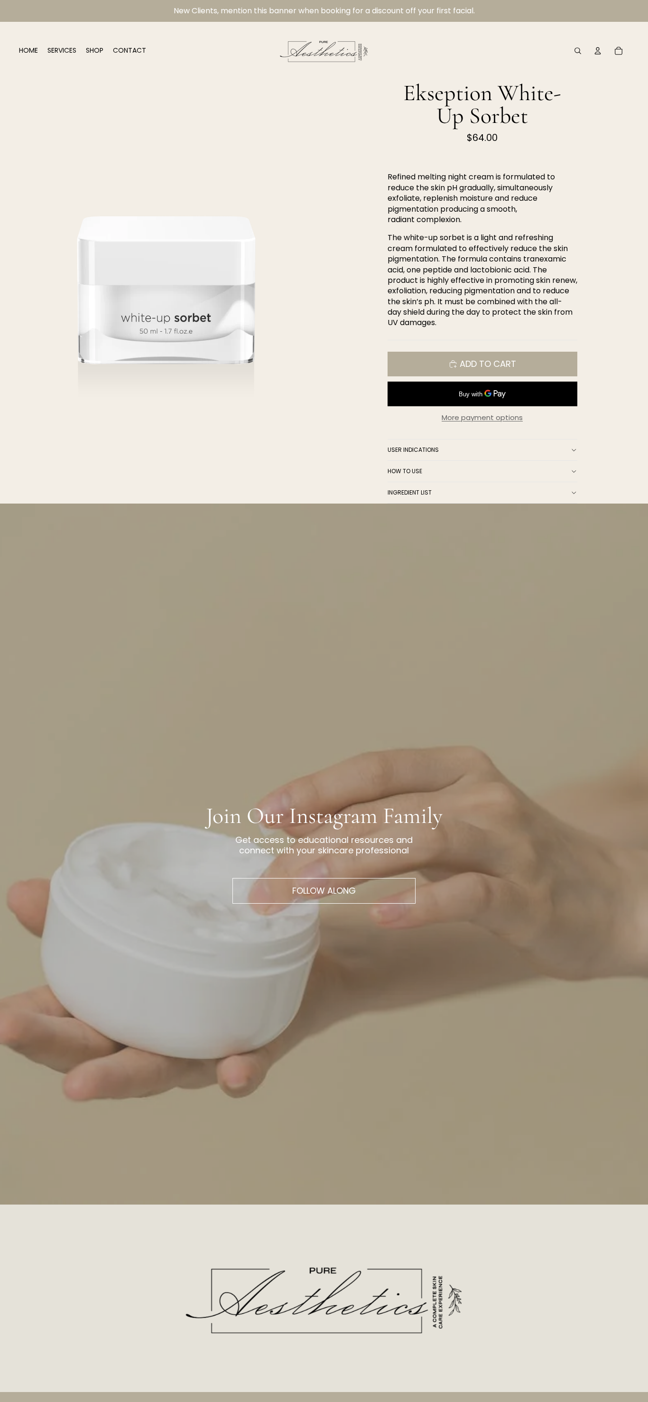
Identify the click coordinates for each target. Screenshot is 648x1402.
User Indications (413, 450)
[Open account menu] (597, 50)
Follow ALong (324, 891)
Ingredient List (410, 492)
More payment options (482, 417)
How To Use (405, 471)
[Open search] (577, 50)
